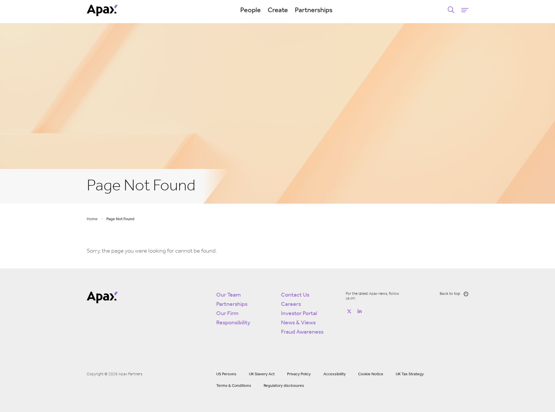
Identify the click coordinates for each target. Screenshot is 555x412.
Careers (291, 304)
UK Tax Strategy (410, 374)
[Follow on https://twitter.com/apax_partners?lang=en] (349, 311)
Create (278, 10)
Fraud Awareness (302, 332)
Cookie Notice (370, 374)
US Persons (226, 374)
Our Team (228, 295)
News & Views (298, 323)
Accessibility (334, 374)
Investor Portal (299, 314)
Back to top (450, 294)
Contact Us (295, 295)
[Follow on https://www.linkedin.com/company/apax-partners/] (359, 311)
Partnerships (313, 10)
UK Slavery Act (262, 374)
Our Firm (227, 314)
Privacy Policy (299, 374)
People (250, 10)
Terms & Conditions (233, 386)
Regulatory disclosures (284, 386)
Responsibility (233, 323)
